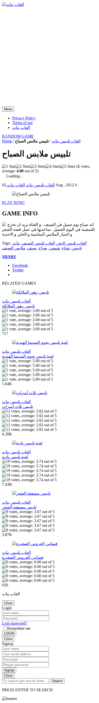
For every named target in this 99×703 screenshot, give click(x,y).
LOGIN (9, 633)
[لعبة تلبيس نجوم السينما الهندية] (40, 342)
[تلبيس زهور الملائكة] (30, 292)
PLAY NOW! (13, 202)
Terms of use (22, 122)
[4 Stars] (52, 166)
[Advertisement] (49, 56)
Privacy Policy (24, 118)
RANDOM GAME (18, 136)
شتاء (66, 248)
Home (7, 141)
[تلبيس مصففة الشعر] (31, 493)
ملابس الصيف (13, 248)
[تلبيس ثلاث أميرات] (29, 393)
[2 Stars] (22, 166)
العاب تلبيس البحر (72, 243)
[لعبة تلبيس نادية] (27, 443)
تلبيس (77, 248)
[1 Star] (8, 166)
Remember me (18, 628)
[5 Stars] (67, 166)
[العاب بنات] (13, 4)
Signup (9, 670)
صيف (32, 248)
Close (8, 603)
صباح (43, 248)
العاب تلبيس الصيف (38, 243)
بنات (16, 243)
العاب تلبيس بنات (66, 141)
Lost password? (14, 623)
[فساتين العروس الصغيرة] (35, 543)
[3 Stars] (37, 166)
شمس (54, 248)
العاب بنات (21, 127)
